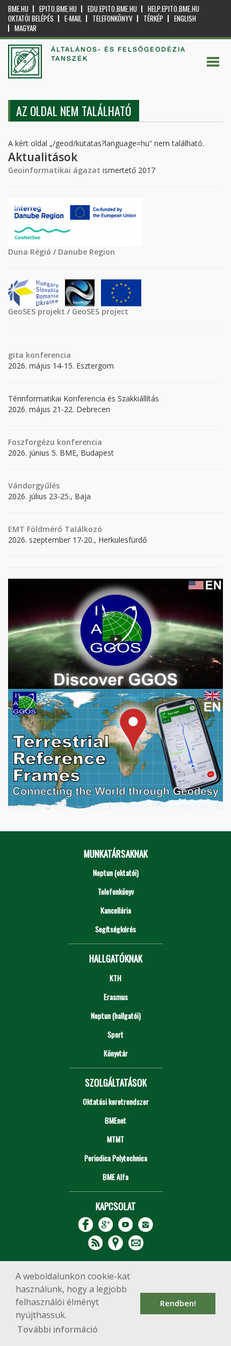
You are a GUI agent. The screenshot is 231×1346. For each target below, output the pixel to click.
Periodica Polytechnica (115, 1157)
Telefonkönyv (112, 18)
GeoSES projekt (36, 311)
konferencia (47, 355)
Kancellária (115, 910)
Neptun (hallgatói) (116, 1015)
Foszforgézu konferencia (55, 442)
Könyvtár (116, 1053)
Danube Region (86, 252)
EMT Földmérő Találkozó (55, 529)
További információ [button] (57, 1329)
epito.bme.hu (58, 8)
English (185, 18)
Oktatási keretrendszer (116, 1101)
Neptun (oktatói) (116, 872)
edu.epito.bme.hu (112, 8)
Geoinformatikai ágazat (54, 170)
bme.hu (18, 8)
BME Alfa (115, 1176)
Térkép (153, 18)
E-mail (73, 18)
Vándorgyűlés (34, 485)
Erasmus (116, 996)
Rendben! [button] (178, 1303)
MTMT (115, 1139)
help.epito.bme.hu (173, 8)
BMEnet (115, 1120)
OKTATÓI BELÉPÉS (31, 18)
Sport (115, 1034)
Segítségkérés (115, 928)
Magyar (26, 28)
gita (16, 355)
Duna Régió (29, 252)
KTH (115, 977)
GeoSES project (100, 311)
